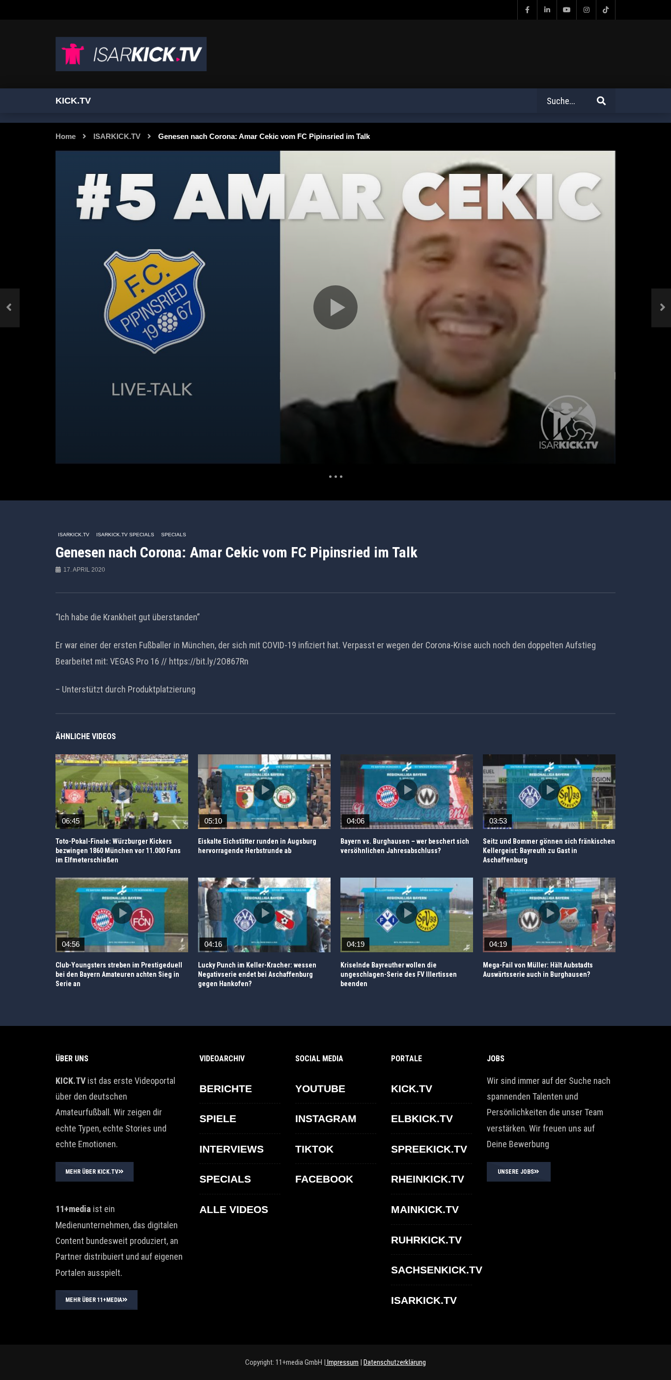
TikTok (314, 1149)
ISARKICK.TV (116, 136)
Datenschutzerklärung (394, 1362)
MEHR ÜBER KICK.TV (91, 1171)
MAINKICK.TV (425, 1209)
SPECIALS (173, 534)
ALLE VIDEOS (233, 1209)
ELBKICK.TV (422, 1118)
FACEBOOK (324, 1179)
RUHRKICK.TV (426, 1239)
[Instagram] (586, 10)
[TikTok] (605, 10)
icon (122, 789)
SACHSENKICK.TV (436, 1269)
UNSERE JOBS (516, 1171)
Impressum (342, 1362)
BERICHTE (225, 1088)
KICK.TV (411, 1088)
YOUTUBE (320, 1088)
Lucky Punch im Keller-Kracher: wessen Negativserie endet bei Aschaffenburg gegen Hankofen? (257, 974)
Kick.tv (73, 101)
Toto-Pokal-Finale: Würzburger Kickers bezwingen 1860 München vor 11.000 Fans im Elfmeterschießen (118, 850)
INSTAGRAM (326, 1118)
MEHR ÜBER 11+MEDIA (93, 1300)
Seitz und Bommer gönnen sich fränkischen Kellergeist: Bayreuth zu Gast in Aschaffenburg (549, 850)
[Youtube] (566, 10)
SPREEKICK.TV (429, 1149)
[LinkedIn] (547, 10)
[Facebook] (527, 10)
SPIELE (217, 1118)
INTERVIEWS (231, 1149)
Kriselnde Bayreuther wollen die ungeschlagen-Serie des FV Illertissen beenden (398, 974)
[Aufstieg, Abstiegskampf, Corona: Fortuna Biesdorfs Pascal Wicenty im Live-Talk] (10, 307)
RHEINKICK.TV (427, 1179)
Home (66, 136)
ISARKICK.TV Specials (125, 534)
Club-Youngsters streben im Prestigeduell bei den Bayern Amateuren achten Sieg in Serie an (119, 974)
